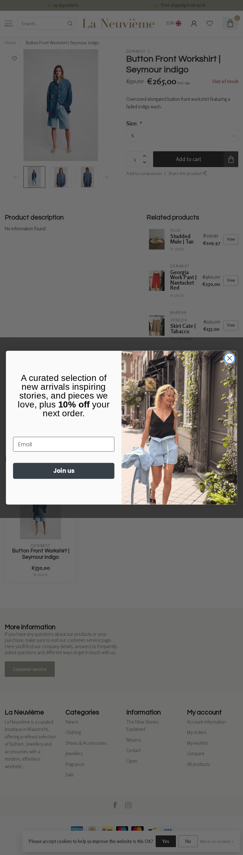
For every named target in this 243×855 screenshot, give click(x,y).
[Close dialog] (229, 358)
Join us (63, 471)
